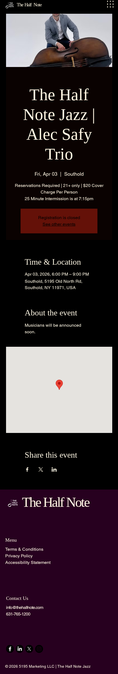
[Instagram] (39, 649)
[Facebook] (10, 649)
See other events (59, 224)
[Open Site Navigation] (110, 4)
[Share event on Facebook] (27, 469)
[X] (29, 649)
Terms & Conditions (24, 549)
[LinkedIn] (20, 649)
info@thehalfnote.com (24, 607)
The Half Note (55, 502)
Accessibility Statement (27, 562)
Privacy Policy (19, 555)
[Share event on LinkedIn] (54, 469)
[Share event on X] (40, 469)
